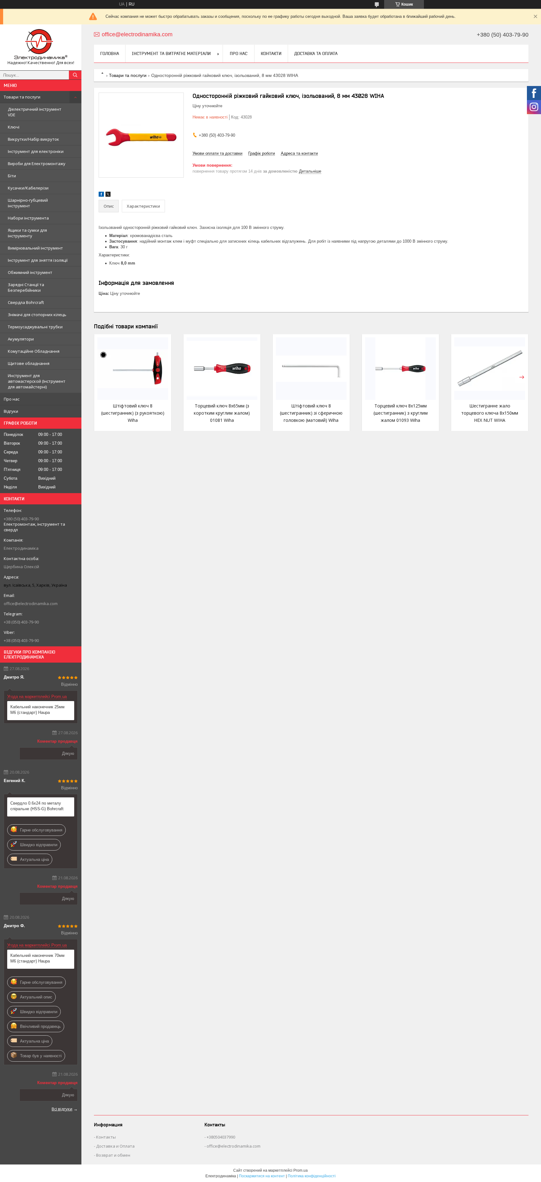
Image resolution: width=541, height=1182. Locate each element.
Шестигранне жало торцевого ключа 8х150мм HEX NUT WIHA (489, 413)
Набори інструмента (28, 218)
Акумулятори (21, 339)
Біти (12, 176)
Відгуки (11, 411)
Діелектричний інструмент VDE (34, 112)
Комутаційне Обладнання (33, 351)
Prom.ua (300, 1170)
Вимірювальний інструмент (35, 248)
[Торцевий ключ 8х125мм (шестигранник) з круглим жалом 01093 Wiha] (400, 368)
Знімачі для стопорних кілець (37, 314)
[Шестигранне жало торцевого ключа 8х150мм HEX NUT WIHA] (489, 368)
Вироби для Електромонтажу (36, 163)
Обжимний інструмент (30, 272)
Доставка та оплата (315, 53)
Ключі (13, 127)
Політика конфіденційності (312, 1176)
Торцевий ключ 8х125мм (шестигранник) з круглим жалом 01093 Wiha (401, 413)
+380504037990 (221, 1137)
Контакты (106, 1137)
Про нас (11, 399)
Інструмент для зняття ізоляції (38, 260)
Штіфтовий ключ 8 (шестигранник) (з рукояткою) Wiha (132, 413)
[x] (108, 195)
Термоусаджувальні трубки (35, 327)
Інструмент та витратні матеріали (171, 53)
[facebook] (101, 195)
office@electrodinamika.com (31, 603)
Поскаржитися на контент (262, 1176)
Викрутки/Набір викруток (33, 139)
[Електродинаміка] (41, 44)
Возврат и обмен (113, 1155)
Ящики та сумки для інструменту (27, 233)
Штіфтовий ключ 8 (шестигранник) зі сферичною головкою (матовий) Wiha (311, 413)
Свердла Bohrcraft (26, 302)
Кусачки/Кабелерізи (28, 188)
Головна (109, 53)
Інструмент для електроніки (36, 151)
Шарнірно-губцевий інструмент (28, 203)
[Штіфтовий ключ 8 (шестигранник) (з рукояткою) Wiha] (132, 368)
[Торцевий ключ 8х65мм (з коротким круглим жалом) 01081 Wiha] (222, 368)
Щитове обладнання (28, 363)
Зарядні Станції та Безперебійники (26, 287)
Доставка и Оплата (115, 1146)
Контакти (271, 53)
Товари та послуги (22, 97)
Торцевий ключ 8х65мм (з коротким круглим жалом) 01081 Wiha (222, 413)
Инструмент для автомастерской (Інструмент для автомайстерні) (36, 381)
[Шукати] (75, 75)
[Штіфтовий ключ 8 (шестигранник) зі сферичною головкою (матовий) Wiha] (311, 368)
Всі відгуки (62, 1109)
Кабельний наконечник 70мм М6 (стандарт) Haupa (37, 958)
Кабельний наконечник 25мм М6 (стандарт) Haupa (37, 710)
